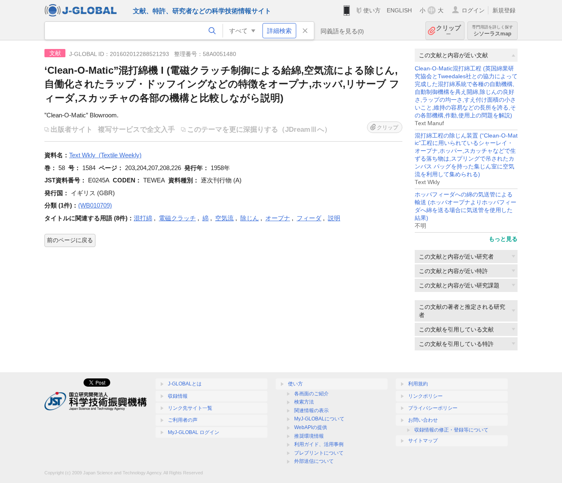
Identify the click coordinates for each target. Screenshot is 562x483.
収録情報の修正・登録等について (451, 430)
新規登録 (504, 10)
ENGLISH (399, 10)
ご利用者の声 (182, 420)
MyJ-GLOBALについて (319, 419)
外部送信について (314, 461)
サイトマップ (423, 440)
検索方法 (304, 402)
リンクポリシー (425, 396)
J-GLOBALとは (185, 384)
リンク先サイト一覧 (190, 408)
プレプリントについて (319, 453)
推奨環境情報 (309, 436)
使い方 (372, 10)
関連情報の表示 (311, 410)
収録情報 (178, 396)
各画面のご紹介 (311, 394)
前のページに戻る (70, 240)
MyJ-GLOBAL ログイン (193, 432)
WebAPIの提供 (310, 427)
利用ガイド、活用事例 (319, 444)
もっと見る (503, 239)
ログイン (473, 10)
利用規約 (418, 384)
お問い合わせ (423, 420)
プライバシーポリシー (432, 408)
